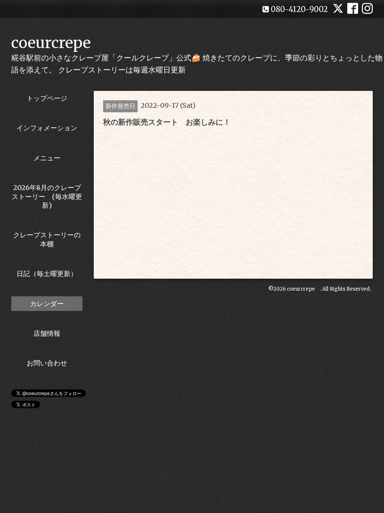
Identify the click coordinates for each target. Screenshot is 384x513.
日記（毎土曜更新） (46, 273)
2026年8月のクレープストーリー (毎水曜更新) (47, 196)
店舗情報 (46, 333)
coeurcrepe (51, 42)
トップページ (47, 98)
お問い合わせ (47, 363)
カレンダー (47, 303)
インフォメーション (46, 128)
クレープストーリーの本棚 (47, 239)
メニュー (46, 158)
